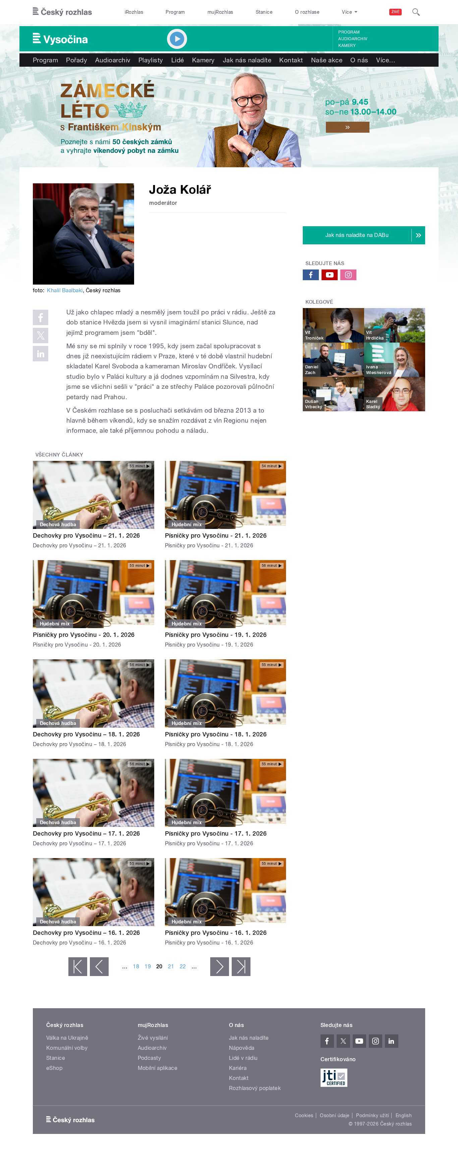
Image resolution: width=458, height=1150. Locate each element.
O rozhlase (307, 12)
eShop (54, 1068)
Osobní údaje (335, 1115)
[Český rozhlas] (62, 12)
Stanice (264, 12)
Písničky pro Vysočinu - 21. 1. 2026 (216, 535)
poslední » (241, 966)
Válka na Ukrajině (67, 1038)
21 (171, 966)
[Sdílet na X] (40, 335)
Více (385, 60)
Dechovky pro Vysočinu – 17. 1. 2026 (86, 833)
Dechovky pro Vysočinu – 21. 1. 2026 (86, 535)
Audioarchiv (352, 39)
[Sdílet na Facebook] (40, 317)
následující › (219, 966)
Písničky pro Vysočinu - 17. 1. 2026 (216, 833)
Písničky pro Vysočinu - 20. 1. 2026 (84, 634)
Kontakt (291, 60)
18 (136, 966)
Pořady (76, 60)
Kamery (347, 45)
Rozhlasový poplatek (255, 1088)
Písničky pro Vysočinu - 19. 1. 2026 (216, 634)
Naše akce (326, 60)
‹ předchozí (99, 966)
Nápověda (241, 1048)
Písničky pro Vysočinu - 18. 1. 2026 (216, 734)
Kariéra (237, 1068)
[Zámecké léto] (229, 117)
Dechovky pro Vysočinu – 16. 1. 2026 (86, 932)
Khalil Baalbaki (64, 290)
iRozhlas (134, 12)
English (404, 1115)
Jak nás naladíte (247, 60)
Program (175, 12)
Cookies (304, 1115)
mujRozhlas (220, 12)
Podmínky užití (372, 1115)
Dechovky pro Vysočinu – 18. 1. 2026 (86, 734)
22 (183, 966)
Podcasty (149, 1058)
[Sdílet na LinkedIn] (40, 353)
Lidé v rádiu (243, 1058)
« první (77, 966)
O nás (359, 60)
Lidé (177, 60)
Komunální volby (67, 1048)
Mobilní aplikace (158, 1068)
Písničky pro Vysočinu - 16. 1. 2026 (216, 932)
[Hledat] (416, 12)
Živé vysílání (153, 1038)
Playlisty (150, 60)
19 (148, 966)
